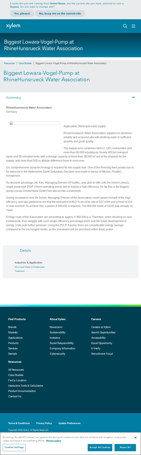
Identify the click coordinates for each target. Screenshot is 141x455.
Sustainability (57, 332)
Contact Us (14, 396)
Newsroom (56, 327)
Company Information (62, 348)
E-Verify (95, 348)
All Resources (16, 369)
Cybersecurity (57, 353)
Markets (13, 332)
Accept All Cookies (100, 447)
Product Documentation (22, 391)
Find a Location (17, 380)
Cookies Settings (14, 447)
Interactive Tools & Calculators (25, 385)
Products (13, 343)
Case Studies (25, 63)
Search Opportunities (103, 332)
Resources (9, 63)
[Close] (135, 437)
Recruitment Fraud (102, 353)
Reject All (125, 447)
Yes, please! (22, 13)
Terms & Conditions (19, 423)
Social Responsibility (61, 343)
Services (13, 348)
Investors (55, 337)
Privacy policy (53, 440)
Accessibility (98, 337)
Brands (12, 327)
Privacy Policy (44, 423)
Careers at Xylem (101, 327)
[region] (70, 443)
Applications (15, 337)
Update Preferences (69, 423)
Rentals (12, 353)
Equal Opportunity (101, 343)
